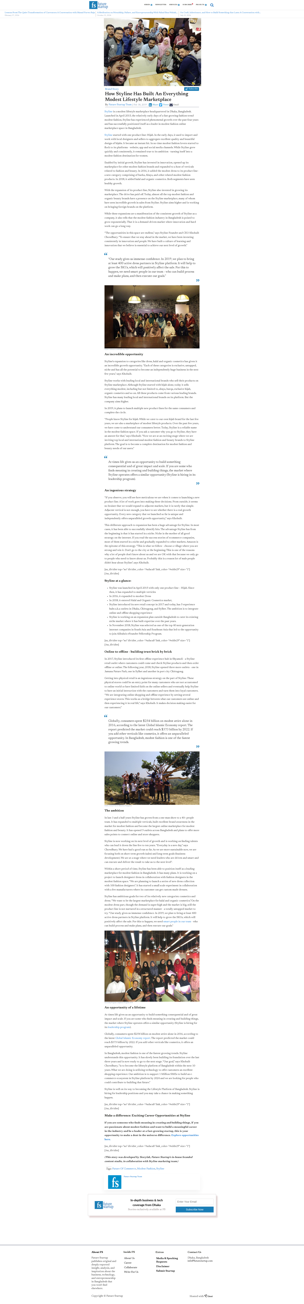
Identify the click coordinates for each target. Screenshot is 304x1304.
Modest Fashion (146, 1169)
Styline (108, 111)
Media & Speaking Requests (167, 1260)
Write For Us (131, 1272)
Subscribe (187, 4)
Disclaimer (163, 1266)
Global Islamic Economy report (132, 1038)
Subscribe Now (194, 1209)
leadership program (119, 1027)
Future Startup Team (120, 104)
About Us (129, 1258)
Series (147, 4)
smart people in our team (177, 921)
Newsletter (160, 4)
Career (128, 1263)
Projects (200, 4)
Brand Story (112, 89)
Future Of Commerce (124, 1169)
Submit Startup (165, 1271)
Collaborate (130, 1267)
